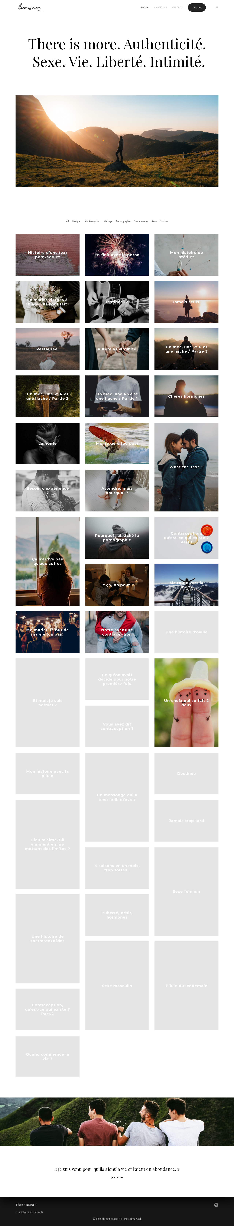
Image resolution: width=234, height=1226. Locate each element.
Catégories (160, 7)
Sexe (154, 221)
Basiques (77, 221)
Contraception (92, 221)
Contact (197, 7)
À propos (177, 7)
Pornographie (123, 221)
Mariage (108, 221)
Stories (164, 221)
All (67, 221)
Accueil (145, 7)
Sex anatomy (141, 221)
